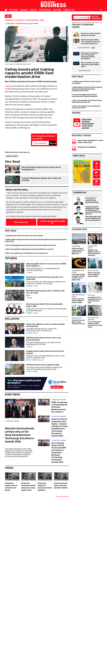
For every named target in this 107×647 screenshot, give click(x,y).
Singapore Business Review (78, 295)
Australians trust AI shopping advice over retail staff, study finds (95, 299)
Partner (57, 10)
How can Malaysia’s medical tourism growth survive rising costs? (95, 324)
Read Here (96, 167)
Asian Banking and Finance (78, 271)
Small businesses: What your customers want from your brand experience (90, 41)
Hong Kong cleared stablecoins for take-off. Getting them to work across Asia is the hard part (93, 210)
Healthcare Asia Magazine (93, 318)
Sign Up (96, 183)
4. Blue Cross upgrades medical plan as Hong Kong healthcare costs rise (29, 249)
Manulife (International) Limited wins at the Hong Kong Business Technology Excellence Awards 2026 (19, 435)
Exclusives (12, 318)
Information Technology (91, 197)
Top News (11, 258)
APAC (42, 20)
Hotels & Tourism (32, 360)
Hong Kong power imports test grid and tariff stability (61, 485)
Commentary (80, 192)
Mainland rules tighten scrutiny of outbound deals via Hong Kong (94, 252)
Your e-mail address (80, 17)
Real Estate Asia (93, 270)
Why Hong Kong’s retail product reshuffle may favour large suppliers (93, 218)
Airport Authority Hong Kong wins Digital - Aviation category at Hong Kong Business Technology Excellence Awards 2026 (59, 427)
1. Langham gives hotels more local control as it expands (24, 235)
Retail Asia (91, 295)
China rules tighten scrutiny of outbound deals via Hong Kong (45, 325)
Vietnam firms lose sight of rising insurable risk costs (78, 322)
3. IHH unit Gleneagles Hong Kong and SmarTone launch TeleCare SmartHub (30, 245)
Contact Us (69, 10)
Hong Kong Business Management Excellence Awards (88, 124)
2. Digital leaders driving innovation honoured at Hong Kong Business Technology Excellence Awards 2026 (36, 240)
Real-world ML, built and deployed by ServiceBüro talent (90, 64)
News (8, 16)
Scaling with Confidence (87, 147)
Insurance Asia (77, 318)
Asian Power (76, 246)
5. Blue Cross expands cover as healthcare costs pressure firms (26, 253)
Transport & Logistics (14, 20)
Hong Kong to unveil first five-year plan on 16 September (44, 278)
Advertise (96, 176)
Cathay (8, 86)
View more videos (62, 496)
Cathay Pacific (12, 156)
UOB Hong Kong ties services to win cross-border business (44, 339)
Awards (24, 10)
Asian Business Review (92, 247)
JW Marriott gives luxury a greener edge (42, 365)
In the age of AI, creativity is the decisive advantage (92, 200)
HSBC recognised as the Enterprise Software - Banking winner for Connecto (59, 407)
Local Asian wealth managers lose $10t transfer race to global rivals (78, 277)
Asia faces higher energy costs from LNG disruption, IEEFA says (78, 251)
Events (33, 10)
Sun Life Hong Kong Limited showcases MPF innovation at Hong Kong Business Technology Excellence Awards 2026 (58, 452)
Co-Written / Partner (12, 421)
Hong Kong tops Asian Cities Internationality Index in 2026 (44, 305)
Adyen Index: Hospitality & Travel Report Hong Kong (90, 141)
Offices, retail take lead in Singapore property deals (94, 274)
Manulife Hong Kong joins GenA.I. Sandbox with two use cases (45, 292)
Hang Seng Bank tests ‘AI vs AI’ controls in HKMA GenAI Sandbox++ (46, 265)
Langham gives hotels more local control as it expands (45, 352)
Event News (12, 394)
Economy (29, 286)
